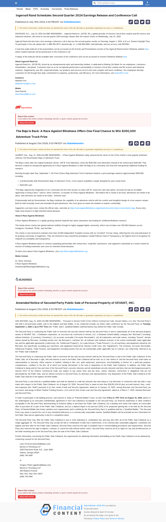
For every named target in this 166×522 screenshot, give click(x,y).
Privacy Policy (99, 518)
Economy (45, 9)
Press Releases (71, 9)
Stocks (20, 9)
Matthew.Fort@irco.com (25, 84)
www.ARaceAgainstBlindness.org (73, 251)
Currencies (57, 9)
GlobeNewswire (72, 22)
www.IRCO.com (121, 73)
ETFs (35, 9)
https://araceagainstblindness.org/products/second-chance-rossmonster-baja (102, 208)
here (147, 49)
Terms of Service (116, 518)
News (28, 9)
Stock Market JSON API (94, 505)
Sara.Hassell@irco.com (25, 94)
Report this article (27, 123)
